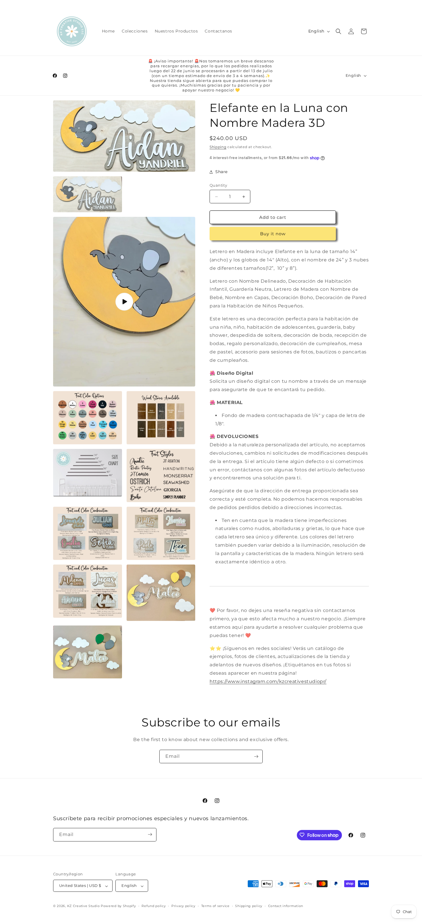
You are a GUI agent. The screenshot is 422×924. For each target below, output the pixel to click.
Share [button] (221, 171)
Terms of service (215, 906)
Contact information (285, 906)
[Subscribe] (256, 756)
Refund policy (154, 906)
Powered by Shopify (118, 906)
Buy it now (273, 233)
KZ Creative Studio (83, 906)
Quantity (218, 185)
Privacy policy (183, 906)
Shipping (218, 147)
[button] (338, 31)
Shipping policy (248, 906)
